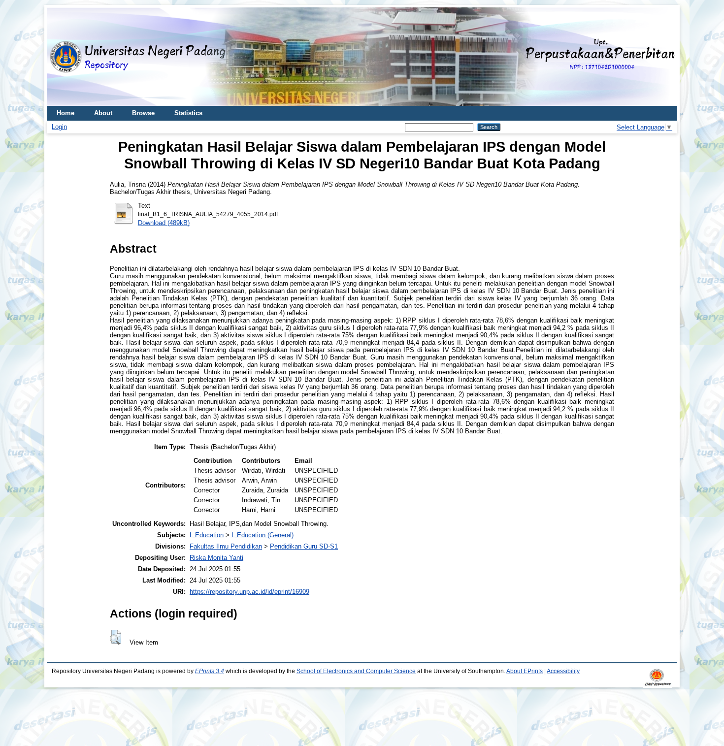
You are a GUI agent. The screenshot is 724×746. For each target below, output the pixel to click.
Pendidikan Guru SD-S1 (304, 546)
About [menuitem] (103, 113)
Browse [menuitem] (143, 113)
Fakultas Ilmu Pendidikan (226, 546)
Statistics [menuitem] (188, 113)
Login (59, 126)
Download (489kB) (164, 223)
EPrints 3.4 (209, 671)
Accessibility (563, 671)
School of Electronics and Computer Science (356, 671)
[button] (115, 637)
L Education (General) (262, 535)
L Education (207, 535)
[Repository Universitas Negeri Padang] (61, 57)
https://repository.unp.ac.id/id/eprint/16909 (249, 591)
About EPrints (524, 671)
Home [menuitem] (65, 113)
